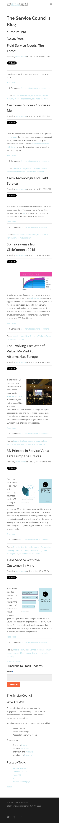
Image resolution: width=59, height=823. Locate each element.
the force (44, 98)
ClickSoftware (35, 298)
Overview (28, 755)
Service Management (22, 168)
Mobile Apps (25, 653)
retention (40, 171)
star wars (36, 98)
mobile (16, 95)
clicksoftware (45, 336)
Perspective (36, 95)
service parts (34, 553)
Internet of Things (21, 781)
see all (9, 786)
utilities (21, 339)
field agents (36, 653)
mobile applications (23, 98)
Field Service (25, 95)
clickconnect (12, 339)
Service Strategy (20, 441)
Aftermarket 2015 (14, 396)
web (24, 213)
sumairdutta (20, 56)
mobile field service (28, 234)
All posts (18, 661)
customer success (39, 168)
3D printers (24, 553)
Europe (42, 444)
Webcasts (25, 748)
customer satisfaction (16, 171)
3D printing (24, 550)
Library (24, 745)
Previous (10, 661)
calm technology (24, 238)
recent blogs (12, 137)
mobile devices (13, 653)
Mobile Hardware (44, 650)
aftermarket (33, 444)
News (22, 336)
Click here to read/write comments (34, 88)
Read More (11, 82)
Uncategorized (13, 550)
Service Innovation (32, 547)
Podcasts (29, 752)
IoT (38, 336)
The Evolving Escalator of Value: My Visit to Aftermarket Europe (26, 351)
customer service (35, 441)
